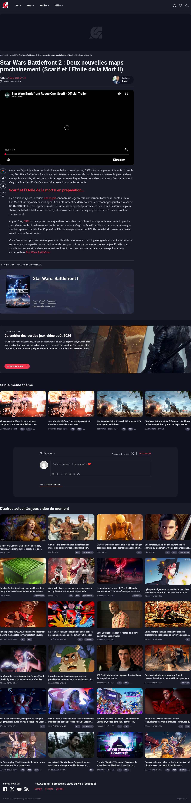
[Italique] (57, 473)
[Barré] (66, 473)
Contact (38, 789)
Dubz (124, 81)
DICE (26, 221)
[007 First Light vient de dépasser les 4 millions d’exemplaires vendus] (120, 657)
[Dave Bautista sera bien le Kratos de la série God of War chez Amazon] (120, 614)
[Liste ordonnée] (70, 473)
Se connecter (145, 453)
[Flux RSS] (26, 789)
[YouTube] (19, 789)
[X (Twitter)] (12, 789)
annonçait (50, 198)
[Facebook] (5, 789)
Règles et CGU (182, 799)
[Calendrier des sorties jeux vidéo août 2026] (95, 349)
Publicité (49, 789)
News (30, 5)
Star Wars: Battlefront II (56, 278)
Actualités (14, 55)
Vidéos (58, 5)
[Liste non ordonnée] (74, 473)
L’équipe (59, 789)
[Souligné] (62, 473)
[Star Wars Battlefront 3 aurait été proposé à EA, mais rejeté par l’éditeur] (120, 403)
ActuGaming (5, 5)
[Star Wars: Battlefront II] (18, 291)
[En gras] (53, 473)
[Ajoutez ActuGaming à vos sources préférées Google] (3, 171)
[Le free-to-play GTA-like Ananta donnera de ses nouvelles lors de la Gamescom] (23, 744)
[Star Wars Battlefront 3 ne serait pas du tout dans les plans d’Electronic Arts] (71, 403)
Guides (43, 5)
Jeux (17, 5)
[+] (78, 473)
